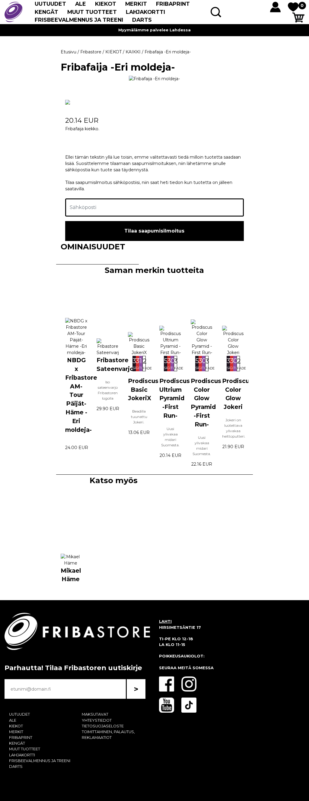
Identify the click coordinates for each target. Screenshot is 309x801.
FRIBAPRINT (173, 4)
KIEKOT (105, 4)
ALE (80, 4)
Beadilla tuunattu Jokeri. (139, 416)
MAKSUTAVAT (95, 714)
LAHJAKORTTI (145, 12)
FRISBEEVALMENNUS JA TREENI (79, 20)
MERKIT (136, 4)
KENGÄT (46, 12)
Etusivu (68, 52)
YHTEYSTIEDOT (97, 720)
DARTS (142, 20)
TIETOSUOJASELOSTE (103, 726)
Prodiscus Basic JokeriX (143, 389)
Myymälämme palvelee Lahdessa (154, 30)
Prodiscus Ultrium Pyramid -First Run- (174, 398)
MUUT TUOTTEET (92, 12)
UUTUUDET (50, 4)
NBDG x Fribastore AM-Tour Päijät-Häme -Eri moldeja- (81, 394)
